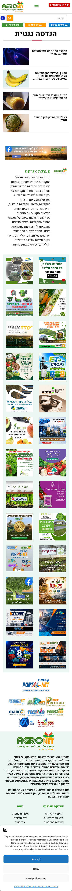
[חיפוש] (10, 18)
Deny (36, 869)
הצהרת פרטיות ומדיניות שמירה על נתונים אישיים (36, 886)
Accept (36, 859)
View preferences (36, 878)
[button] (5, 830)
